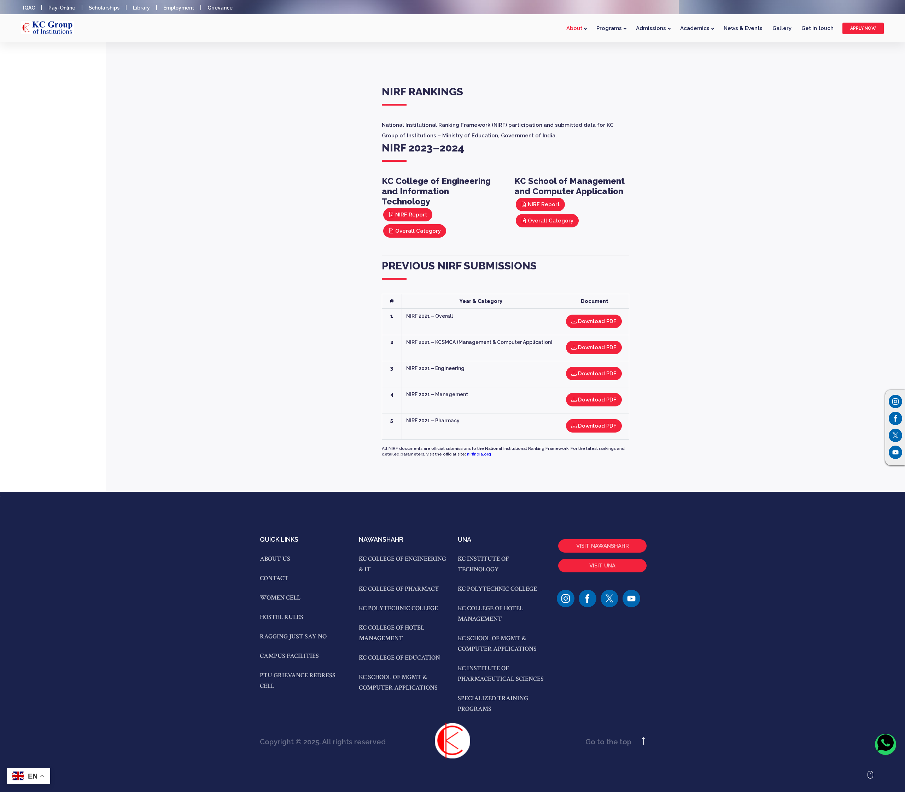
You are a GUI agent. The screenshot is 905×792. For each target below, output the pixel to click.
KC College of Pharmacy (399, 589)
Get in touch (817, 28)
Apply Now (863, 28)
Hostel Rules (281, 617)
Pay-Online (61, 8)
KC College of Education (399, 658)
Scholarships (104, 8)
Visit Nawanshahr (602, 546)
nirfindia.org (479, 454)
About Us (275, 559)
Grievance (220, 8)
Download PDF (597, 321)
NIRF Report (410, 215)
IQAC (29, 8)
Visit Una (602, 565)
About (575, 28)
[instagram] (565, 598)
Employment (178, 8)
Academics (695, 28)
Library (141, 8)
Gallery (782, 28)
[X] (609, 598)
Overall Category (417, 231)
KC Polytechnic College (398, 608)
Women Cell (280, 598)
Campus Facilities (289, 656)
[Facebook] (587, 598)
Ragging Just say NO (293, 636)
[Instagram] (895, 401)
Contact (274, 578)
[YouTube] (631, 598)
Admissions (651, 28)
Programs (609, 28)
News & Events (743, 28)
